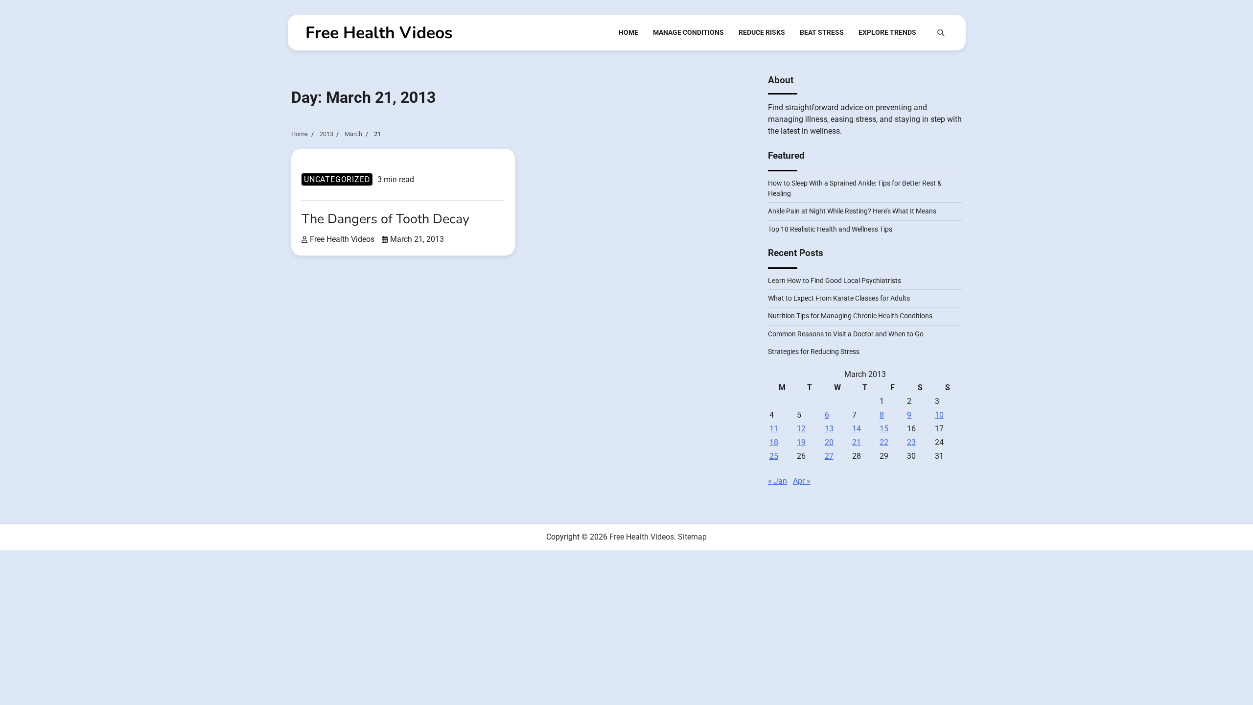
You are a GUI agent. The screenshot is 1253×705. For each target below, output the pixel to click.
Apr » (802, 481)
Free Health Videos (378, 33)
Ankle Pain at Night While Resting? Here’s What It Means (852, 211)
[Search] (940, 32)
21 (856, 442)
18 (773, 442)
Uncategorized (337, 179)
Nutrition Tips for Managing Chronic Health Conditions (850, 316)
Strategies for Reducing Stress (813, 351)
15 (884, 428)
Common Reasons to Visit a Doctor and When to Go (846, 334)
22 (884, 442)
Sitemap (692, 536)
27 (829, 456)
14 (856, 428)
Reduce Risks (762, 32)
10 (939, 415)
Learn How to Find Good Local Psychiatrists (834, 280)
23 (911, 442)
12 (801, 428)
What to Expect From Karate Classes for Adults (839, 298)
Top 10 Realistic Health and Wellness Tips (830, 229)
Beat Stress (822, 32)
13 (829, 428)
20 (829, 442)
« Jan (777, 481)
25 (773, 456)
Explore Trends (887, 32)
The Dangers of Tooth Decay (385, 219)
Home (628, 32)
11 (773, 428)
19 (801, 442)
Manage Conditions (688, 32)
